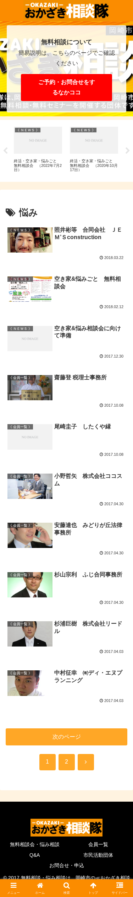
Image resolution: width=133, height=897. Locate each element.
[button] (119, 852)
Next (127, 150)
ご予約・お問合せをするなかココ (66, 87)
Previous (5, 150)
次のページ (66, 737)
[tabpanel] (38, 149)
